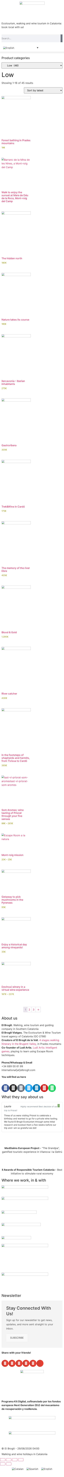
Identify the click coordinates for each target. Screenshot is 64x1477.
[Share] (14, 1459)
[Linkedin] (36, 1088)
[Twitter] (29, 1088)
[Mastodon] (21, 1088)
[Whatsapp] (52, 1088)
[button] (32, 52)
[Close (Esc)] (20, 1459)
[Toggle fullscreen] (8, 1459)
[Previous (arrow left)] (2, 1464)
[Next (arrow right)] (8, 1464)
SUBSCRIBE (17, 1337)
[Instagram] (13, 1088)
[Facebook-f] (5, 1088)
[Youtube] (44, 1088)
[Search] (61, 38)
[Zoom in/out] (2, 1459)
